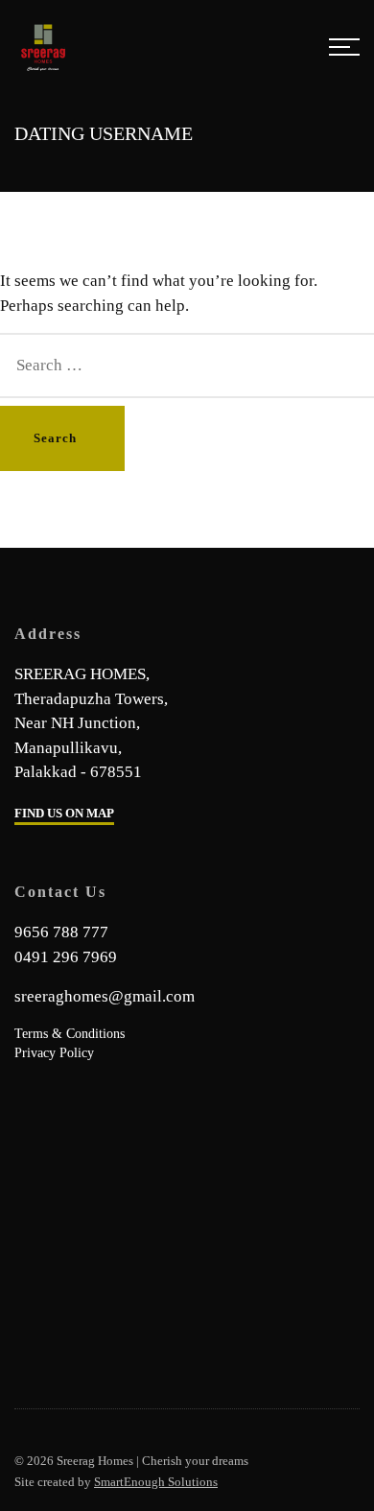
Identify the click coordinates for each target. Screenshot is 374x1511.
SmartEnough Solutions (156, 1482)
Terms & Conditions (69, 1034)
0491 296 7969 (65, 957)
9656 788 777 (61, 932)
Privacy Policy (54, 1053)
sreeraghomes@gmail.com (104, 996)
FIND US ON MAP (64, 813)
